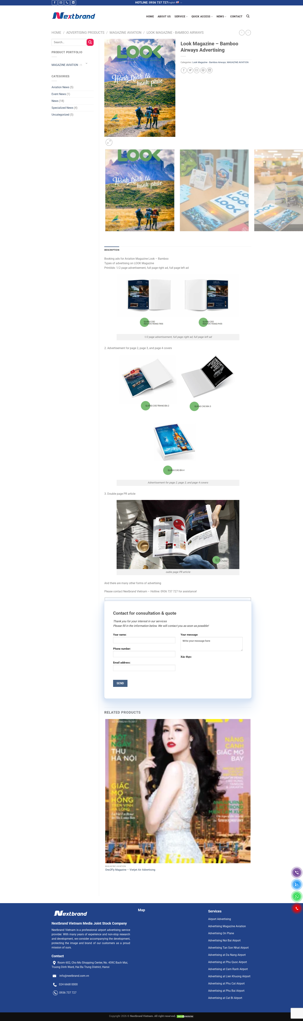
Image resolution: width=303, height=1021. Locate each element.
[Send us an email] (61, 2)
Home (150, 16)
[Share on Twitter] (190, 70)
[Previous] (106, 234)
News (55, 101)
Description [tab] (111, 250)
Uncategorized (60, 114)
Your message (189, 634)
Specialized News (62, 107)
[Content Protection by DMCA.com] (185, 1016)
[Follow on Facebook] (55, 2)
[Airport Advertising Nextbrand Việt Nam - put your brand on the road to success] (73, 15)
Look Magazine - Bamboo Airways (175, 33)
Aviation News (60, 87)
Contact (236, 16)
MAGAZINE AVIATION (126, 33)
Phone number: (122, 648)
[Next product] (242, 32)
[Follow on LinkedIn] (73, 2)
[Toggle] (86, 63)
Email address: (121, 662)
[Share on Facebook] (184, 70)
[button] (109, 142)
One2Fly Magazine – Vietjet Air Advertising (130, 869)
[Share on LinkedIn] (210, 70)
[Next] (117, 140)
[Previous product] (248, 32)
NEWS (220, 16)
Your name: (119, 634)
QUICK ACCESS (200, 16)
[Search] (247, 16)
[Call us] (67, 2)
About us (164, 16)
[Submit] (90, 42)
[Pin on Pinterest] (203, 70)
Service (179, 16)
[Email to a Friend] (197, 70)
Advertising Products (85, 33)
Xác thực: (186, 656)
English (171, 2)
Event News (59, 94)
